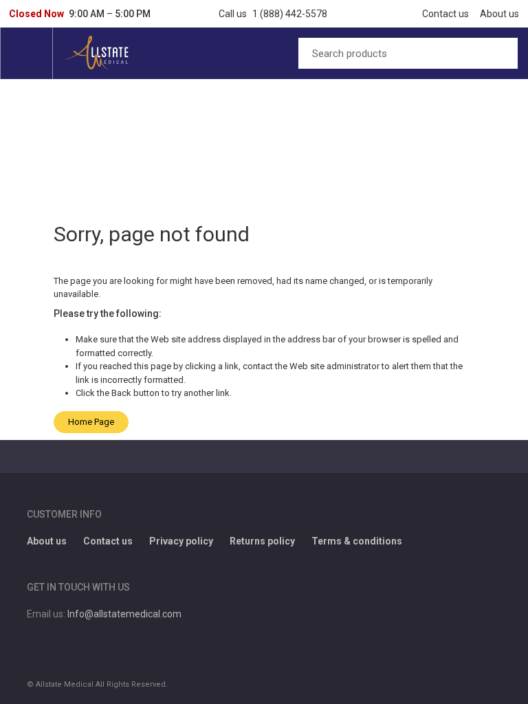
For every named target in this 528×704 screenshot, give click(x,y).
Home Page (91, 422)
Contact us (445, 13)
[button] (80, 14)
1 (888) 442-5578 (289, 13)
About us (499, 13)
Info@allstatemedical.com (124, 613)
